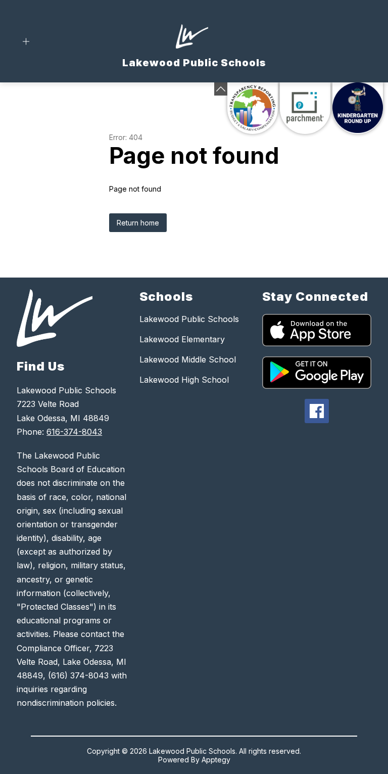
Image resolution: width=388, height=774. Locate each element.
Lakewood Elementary (182, 339)
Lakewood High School (184, 380)
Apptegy (216, 759)
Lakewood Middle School (187, 359)
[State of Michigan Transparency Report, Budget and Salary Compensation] (252, 108)
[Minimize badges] (220, 89)
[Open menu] (26, 42)
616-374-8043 (74, 432)
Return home (138, 222)
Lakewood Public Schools (189, 319)
